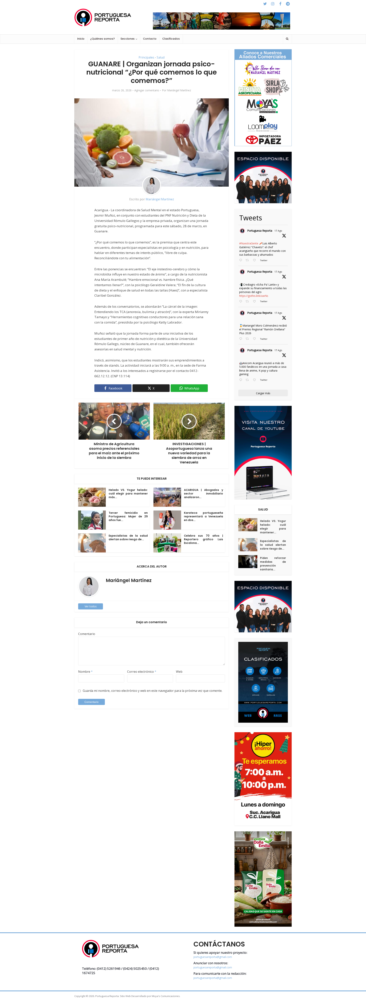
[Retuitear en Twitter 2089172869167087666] (248, 260)
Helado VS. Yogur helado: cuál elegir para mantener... (273, 526)
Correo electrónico (141, 671)
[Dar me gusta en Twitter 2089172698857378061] (255, 380)
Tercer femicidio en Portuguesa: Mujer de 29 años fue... (128, 516)
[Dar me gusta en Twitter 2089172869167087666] (255, 260)
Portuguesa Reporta (259, 230)
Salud (161, 57)
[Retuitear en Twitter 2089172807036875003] (248, 301)
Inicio (80, 39)
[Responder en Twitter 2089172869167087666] (241, 260)
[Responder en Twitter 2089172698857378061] (241, 380)
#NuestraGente (248, 243)
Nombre (85, 671)
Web (179, 671)
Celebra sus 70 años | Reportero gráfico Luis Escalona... (203, 539)
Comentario (86, 634)
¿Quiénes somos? (102, 39)
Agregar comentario (146, 90)
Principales (146, 57)
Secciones (127, 39)
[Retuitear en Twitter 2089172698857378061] (248, 380)
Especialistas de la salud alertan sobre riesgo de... (128, 537)
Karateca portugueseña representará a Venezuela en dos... (203, 516)
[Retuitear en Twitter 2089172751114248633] (248, 338)
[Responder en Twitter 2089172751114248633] (241, 338)
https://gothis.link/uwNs (253, 296)
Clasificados (171, 39)
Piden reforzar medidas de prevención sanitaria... (273, 563)
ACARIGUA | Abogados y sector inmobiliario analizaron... (203, 493)
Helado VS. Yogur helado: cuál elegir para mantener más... (128, 493)
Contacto (150, 39)
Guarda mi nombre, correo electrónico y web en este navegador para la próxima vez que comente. (152, 691)
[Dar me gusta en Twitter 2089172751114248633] (255, 338)
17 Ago (278, 230)
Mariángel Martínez (179, 90)
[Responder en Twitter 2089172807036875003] (241, 301)
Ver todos (91, 606)
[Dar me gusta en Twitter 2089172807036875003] (255, 301)
